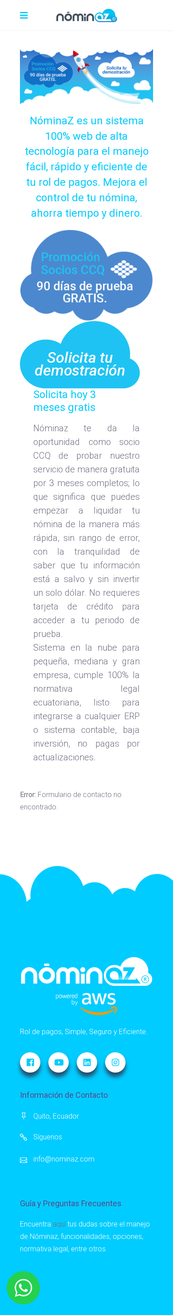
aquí (59, 1224)
